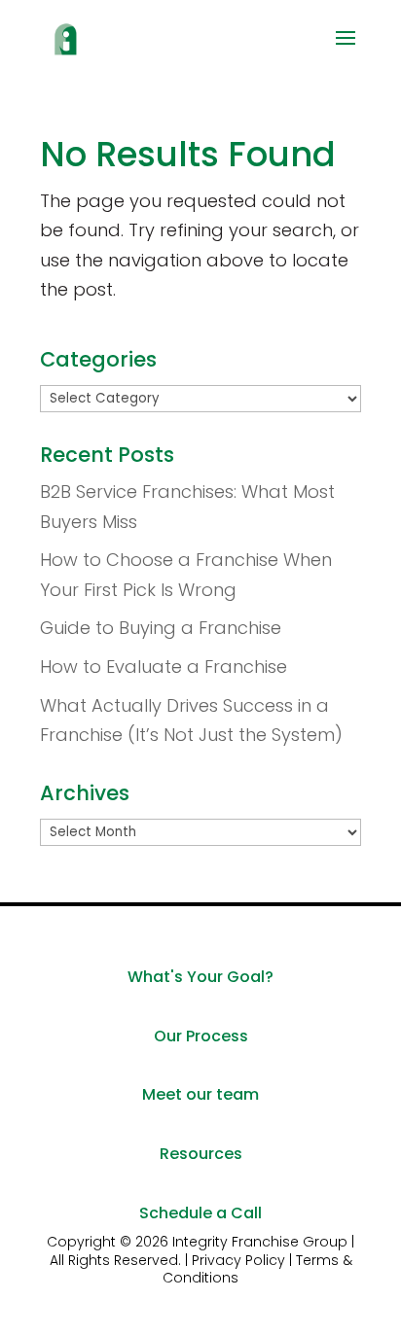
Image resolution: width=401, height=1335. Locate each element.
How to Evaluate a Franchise (163, 666)
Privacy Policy (238, 1260)
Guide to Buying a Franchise (160, 627)
